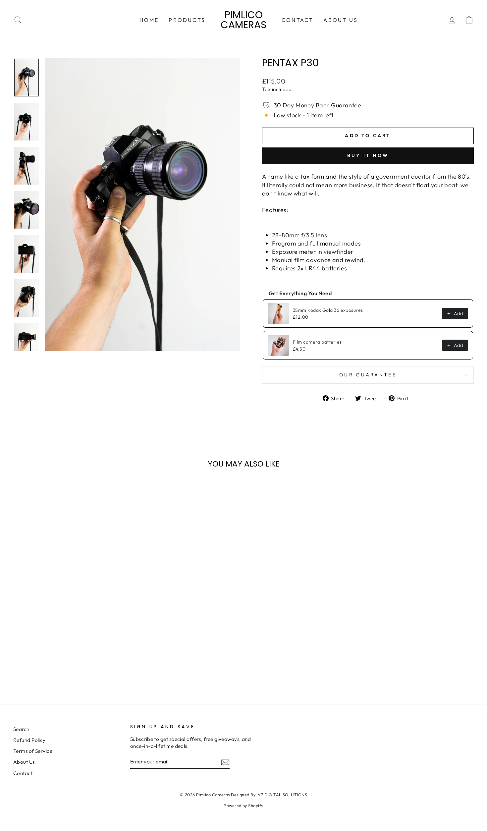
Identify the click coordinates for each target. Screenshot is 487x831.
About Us (340, 20)
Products (187, 20)
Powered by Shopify (243, 805)
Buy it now (368, 155)
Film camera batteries (317, 342)
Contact (297, 20)
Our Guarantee (368, 375)
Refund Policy (29, 740)
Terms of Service (32, 751)
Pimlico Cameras (244, 20)
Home (149, 20)
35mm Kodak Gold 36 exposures (328, 310)
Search (21, 729)
